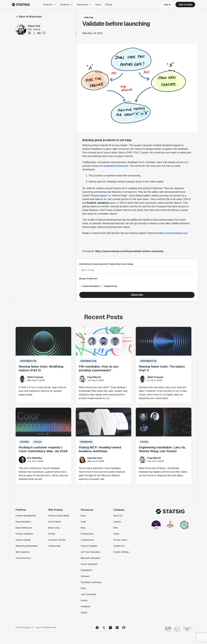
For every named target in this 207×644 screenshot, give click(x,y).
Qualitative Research (115, 165)
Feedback (85, 606)
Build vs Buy (54, 527)
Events (84, 600)
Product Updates (89, 546)
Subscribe (137, 294)
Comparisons (87, 539)
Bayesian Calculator (91, 558)
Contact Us (118, 546)
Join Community (89, 594)
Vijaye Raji (34, 26)
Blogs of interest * (88, 278)
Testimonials (54, 546)
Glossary (85, 576)
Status (84, 612)
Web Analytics (23, 552)
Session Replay (23, 539)
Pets (115, 527)
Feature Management (26, 515)
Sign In (167, 4)
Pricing (108, 4)
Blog (83, 527)
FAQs (83, 588)
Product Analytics (24, 533)
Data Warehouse (24, 527)
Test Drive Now (23, 558)
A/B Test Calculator (90, 552)
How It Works (54, 521)
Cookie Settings (121, 552)
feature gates (99, 195)
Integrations (86, 570)
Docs (98, 4)
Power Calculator (89, 564)
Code (83, 521)
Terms (116, 533)
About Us (117, 515)
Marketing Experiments (27, 546)
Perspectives (87, 533)
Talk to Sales (185, 4)
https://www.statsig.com (173, 233)
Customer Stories (57, 539)
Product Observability (58, 515)
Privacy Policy (120, 539)
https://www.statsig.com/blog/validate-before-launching (129, 251)
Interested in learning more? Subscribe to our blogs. (106, 264)
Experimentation (23, 521)
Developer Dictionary (91, 582)
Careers (117, 521)
